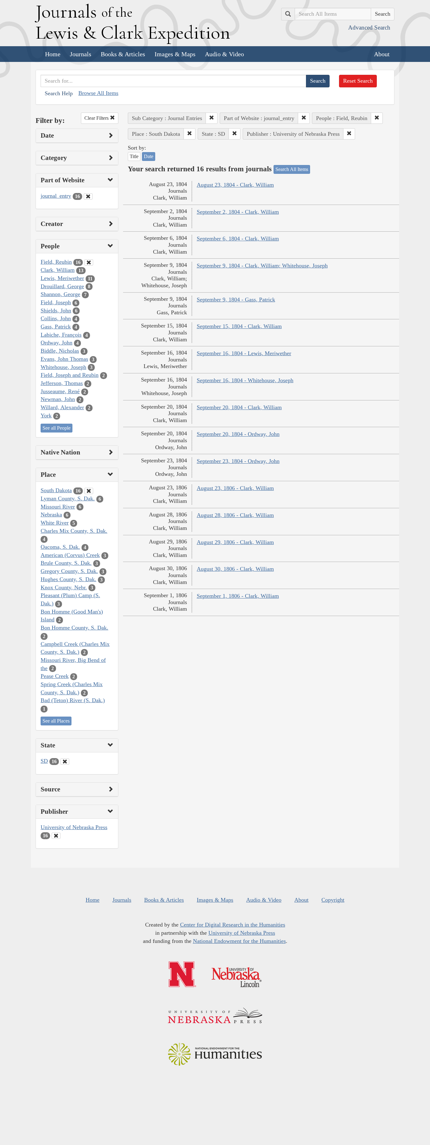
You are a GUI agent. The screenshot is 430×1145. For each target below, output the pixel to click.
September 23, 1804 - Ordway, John (238, 461)
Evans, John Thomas (64, 359)
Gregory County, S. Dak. (69, 571)
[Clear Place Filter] (88, 491)
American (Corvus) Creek (70, 555)
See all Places (56, 721)
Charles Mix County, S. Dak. (74, 531)
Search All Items (291, 169)
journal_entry (56, 196)
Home (52, 54)
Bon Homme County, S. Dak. (74, 628)
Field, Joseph (56, 302)
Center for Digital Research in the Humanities (232, 925)
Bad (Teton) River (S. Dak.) (73, 700)
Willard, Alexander (62, 407)
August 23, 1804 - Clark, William (235, 185)
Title (134, 156)
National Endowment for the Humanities (239, 941)
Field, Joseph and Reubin (70, 375)
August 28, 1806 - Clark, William (235, 515)
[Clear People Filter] (88, 262)
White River (55, 523)
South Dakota (56, 490)
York (46, 415)
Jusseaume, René (60, 391)
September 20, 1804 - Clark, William (239, 407)
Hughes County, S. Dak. (68, 579)
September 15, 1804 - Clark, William (239, 326)
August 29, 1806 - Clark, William (235, 542)
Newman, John (58, 399)
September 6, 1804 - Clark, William (238, 238)
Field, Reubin (56, 262)
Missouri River (58, 507)
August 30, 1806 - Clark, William (235, 569)
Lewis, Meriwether (62, 278)
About (382, 54)
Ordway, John (56, 342)
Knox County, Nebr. (64, 587)
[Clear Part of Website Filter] (88, 196)
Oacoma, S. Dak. (60, 547)
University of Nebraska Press (74, 827)
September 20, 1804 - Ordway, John (238, 434)
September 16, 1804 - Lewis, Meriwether (244, 353)
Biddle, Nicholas (60, 351)
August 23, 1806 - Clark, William (235, 488)
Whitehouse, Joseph (63, 367)
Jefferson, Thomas (62, 383)
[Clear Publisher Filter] (56, 836)
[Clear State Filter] (64, 761)
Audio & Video (224, 54)
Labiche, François (61, 335)
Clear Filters (97, 118)
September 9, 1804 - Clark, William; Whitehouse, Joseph (262, 265)
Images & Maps (175, 54)
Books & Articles (123, 54)
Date (148, 156)
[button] (212, 118)
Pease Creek (55, 676)
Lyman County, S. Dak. (68, 498)
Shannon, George (60, 294)
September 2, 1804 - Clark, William (238, 212)
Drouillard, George (62, 286)
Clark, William (58, 270)
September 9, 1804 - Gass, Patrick (236, 299)
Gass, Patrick (56, 326)
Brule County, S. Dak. (66, 563)
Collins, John (56, 318)
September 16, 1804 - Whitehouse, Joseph (245, 380)
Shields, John (56, 310)
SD (44, 761)
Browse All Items (98, 93)
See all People (56, 428)
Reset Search (358, 81)
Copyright (332, 900)
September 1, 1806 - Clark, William (238, 596)
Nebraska (51, 514)
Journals (80, 54)
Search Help (59, 93)
